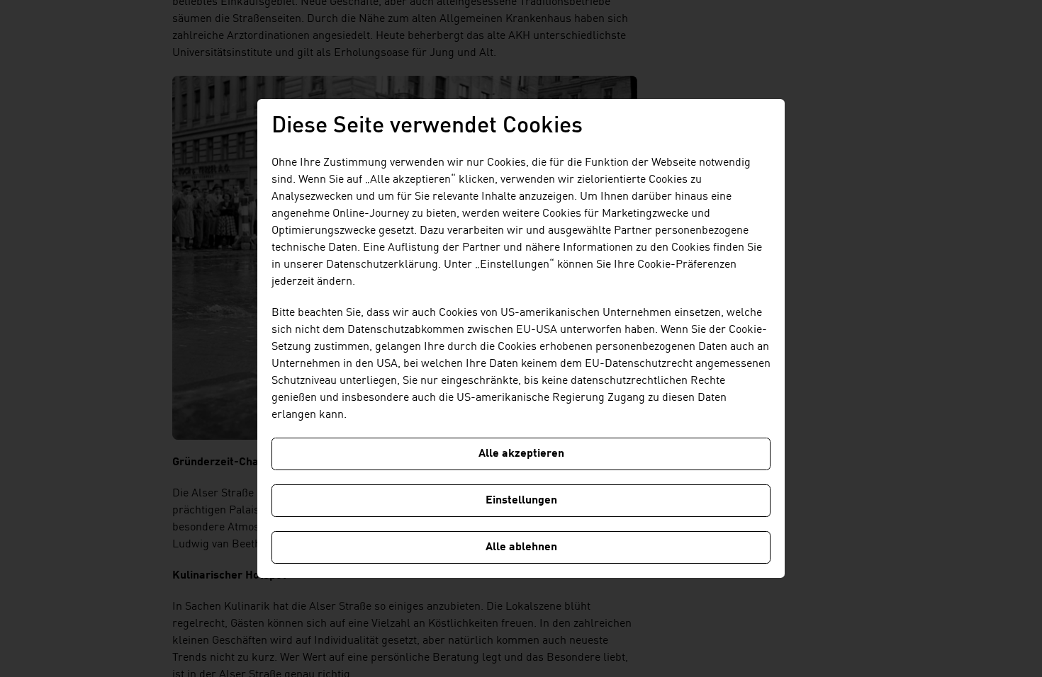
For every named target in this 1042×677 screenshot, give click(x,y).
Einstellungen (521, 500)
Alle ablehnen (521, 547)
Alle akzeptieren (521, 454)
